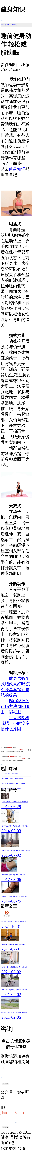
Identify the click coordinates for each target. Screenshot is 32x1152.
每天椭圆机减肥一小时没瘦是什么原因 (15, 723)
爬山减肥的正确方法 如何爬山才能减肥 (15, 706)
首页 (2, 25)
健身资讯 (7, 25)
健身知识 (14, 25)
